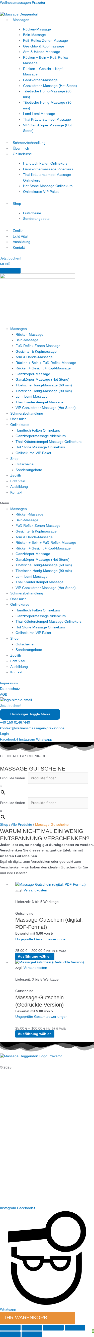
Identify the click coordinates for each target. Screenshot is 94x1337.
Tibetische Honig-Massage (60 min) (44, 385)
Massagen (21, 20)
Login (4, 734)
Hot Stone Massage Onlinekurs (47, 186)
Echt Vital (20, 236)
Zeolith (18, 231)
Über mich (21, 148)
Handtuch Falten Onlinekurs (45, 163)
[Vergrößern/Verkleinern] (10, 1328)
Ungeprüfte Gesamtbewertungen (41, 939)
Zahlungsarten (11, 1112)
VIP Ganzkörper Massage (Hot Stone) (46, 408)
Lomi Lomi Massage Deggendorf (26, 1168)
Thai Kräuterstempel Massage (47, 119)
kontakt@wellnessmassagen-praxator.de (32, 728)
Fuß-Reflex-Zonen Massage (45, 40)
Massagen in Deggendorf (20, 1134)
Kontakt (19, 248)
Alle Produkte (21, 824)
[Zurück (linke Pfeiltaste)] (10, 1334)
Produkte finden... (14, 778)
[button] (47, 503)
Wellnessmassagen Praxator (22, 2)
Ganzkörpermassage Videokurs (48, 169)
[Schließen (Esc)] (75, 1328)
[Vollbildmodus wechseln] (32, 1328)
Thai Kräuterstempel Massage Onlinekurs (48, 442)
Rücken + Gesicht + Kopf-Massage (43, 368)
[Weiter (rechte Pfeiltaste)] (32, 1334)
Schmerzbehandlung (29, 143)
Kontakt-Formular (14, 1197)
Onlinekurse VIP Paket (41, 192)
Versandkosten (35, 890)
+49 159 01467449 (15, 722)
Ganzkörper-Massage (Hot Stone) (50, 86)
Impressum (9, 683)
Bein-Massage (34, 35)
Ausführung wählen (35, 956)
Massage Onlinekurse (17, 1140)
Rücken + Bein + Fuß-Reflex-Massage (46, 363)
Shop (17, 204)
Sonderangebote (36, 219)
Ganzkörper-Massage (40, 80)
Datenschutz (10, 689)
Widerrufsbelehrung (15, 1117)
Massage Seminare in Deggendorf (27, 1146)
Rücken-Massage (37, 29)
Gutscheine (32, 213)
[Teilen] (53, 1328)
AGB (3, 694)
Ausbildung (21, 242)
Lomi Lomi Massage (39, 114)
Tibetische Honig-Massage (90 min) (44, 391)
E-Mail (5, 1191)
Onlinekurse (22, 154)
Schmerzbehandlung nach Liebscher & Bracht (36, 1129)
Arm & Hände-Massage (41, 52)
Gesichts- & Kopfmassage (43, 46)
